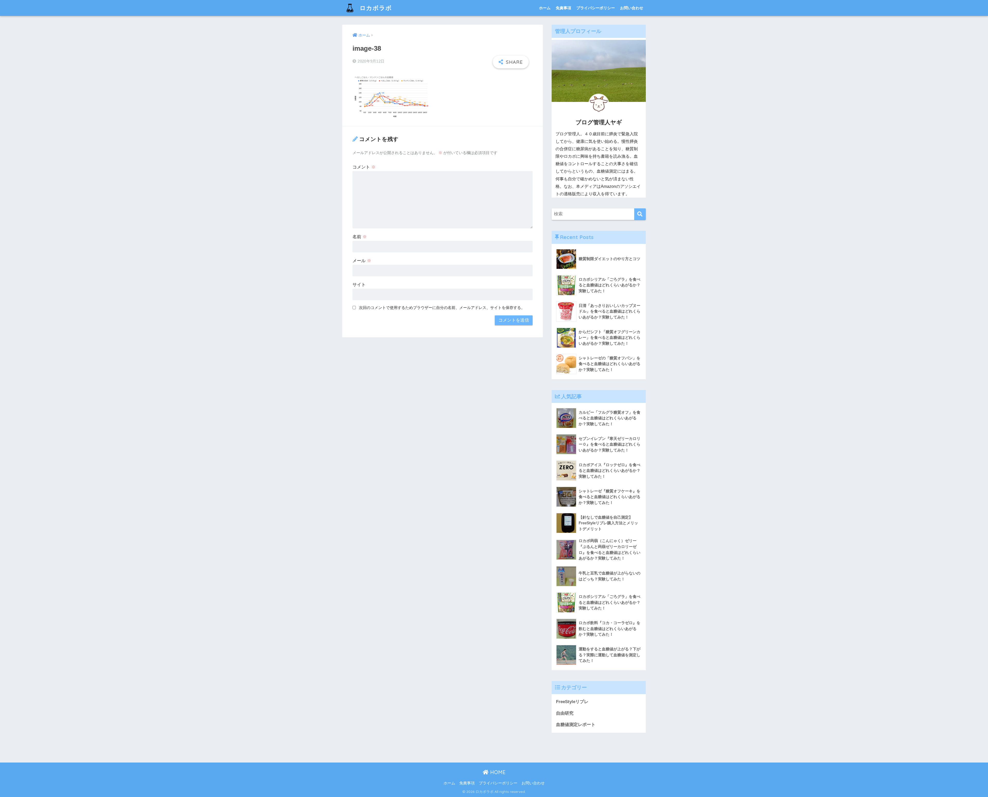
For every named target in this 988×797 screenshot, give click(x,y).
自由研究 (565, 713)
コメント (364, 167)
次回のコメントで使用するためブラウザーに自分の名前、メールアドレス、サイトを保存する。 (442, 307)
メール (361, 260)
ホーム (545, 8)
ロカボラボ (375, 8)
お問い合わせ (631, 8)
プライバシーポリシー (595, 8)
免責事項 (563, 8)
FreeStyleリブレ (572, 701)
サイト (359, 284)
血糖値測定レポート (575, 724)
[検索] (640, 214)
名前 (359, 236)
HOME (497, 772)
